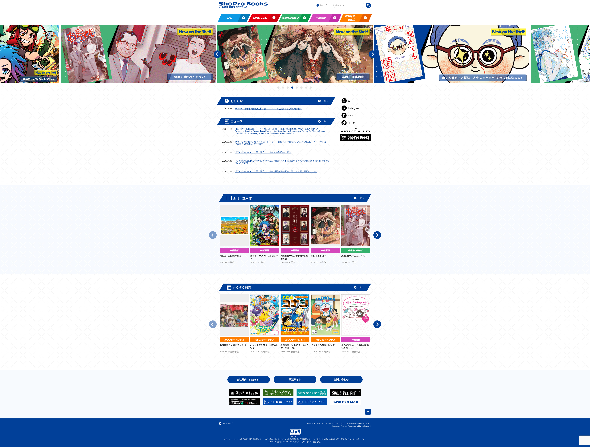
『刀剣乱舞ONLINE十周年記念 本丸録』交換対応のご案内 (263, 152)
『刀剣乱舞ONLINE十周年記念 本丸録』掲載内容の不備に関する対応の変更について (276, 172)
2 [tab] (283, 88)
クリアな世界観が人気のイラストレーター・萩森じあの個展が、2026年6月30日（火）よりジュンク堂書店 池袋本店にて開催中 (281, 143)
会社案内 (249, 379)
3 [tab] (288, 88)
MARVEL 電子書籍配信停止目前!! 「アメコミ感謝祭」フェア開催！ (268, 109)
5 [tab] (297, 88)
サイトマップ (227, 423)
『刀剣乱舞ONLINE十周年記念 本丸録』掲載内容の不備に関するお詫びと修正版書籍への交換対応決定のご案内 (282, 162)
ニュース (323, 5)
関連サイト (295, 379)
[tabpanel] (150, 54)
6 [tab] (301, 88)
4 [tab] (292, 88)
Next (372, 54)
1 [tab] (278, 88)
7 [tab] (306, 88)
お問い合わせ (341, 379)
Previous (217, 54)
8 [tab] (311, 88)
